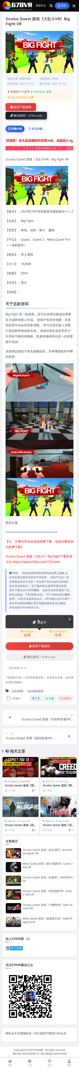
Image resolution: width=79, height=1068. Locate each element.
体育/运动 (63, 781)
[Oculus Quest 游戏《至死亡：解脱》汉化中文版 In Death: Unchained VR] (58, 807)
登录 (64, 5)
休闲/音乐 (50, 781)
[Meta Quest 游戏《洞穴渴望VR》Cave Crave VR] (13, 867)
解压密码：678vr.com (28, 115)
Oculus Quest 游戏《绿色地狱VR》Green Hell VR (47, 892)
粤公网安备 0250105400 (54, 1053)
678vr (16, 698)
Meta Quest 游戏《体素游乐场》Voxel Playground (47, 920)
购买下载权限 (22, 107)
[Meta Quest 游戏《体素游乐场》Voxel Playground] (13, 922)
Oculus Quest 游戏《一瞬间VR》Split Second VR (47, 906)
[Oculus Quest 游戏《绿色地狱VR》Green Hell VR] (13, 894)
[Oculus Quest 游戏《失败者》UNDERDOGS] (13, 881)
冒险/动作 (25, 78)
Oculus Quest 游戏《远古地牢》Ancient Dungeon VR (47, 851)
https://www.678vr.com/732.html (36, 562)
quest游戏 (17, 691)
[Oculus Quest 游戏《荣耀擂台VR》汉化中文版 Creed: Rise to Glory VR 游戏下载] (58, 767)
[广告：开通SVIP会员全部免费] (39, 142)
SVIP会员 (29, 631)
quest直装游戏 (35, 691)
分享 (37, 698)
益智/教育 (25, 781)
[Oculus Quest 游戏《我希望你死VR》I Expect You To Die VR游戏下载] (20, 767)
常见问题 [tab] (37, 128)
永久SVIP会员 (60, 631)
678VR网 (38, 1050)
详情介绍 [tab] (16, 128)
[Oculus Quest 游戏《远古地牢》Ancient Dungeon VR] (13, 853)
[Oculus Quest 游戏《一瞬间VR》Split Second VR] (13, 908)
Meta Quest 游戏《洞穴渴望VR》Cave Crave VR (48, 865)
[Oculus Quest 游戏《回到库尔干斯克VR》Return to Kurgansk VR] (20, 807)
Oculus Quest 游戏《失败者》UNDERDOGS (48, 879)
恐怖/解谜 (12, 781)
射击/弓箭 (25, 821)
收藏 (51, 698)
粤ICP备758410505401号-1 (26, 1053)
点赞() (67, 698)
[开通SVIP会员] (39, 149)
